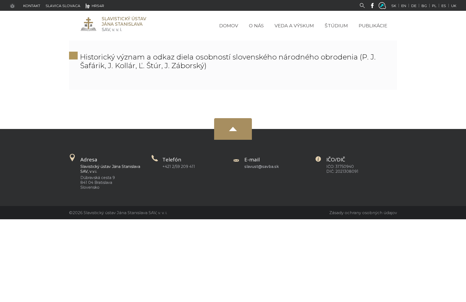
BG (424, 6)
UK (453, 6)
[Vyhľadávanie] (363, 5)
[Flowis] (383, 5)
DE (413, 6)
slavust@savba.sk (261, 166)
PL (434, 6)
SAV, (124, 24)
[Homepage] (88, 24)
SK (393, 6)
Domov (228, 25)
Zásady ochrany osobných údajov (363, 212)
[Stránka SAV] (14, 5)
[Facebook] (373, 5)
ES (443, 6)
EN (403, 6)
